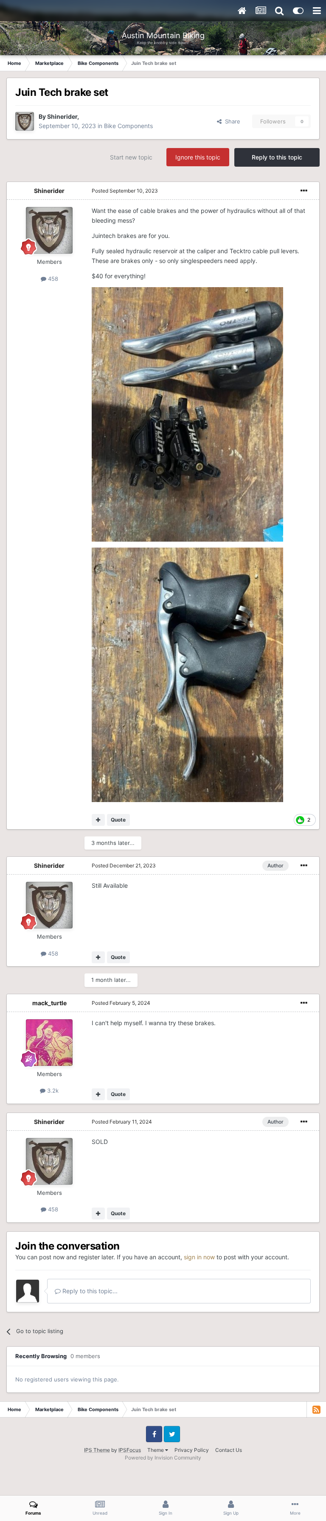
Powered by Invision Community (163, 1457)
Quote (118, 819)
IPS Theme (97, 1450)
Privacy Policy (191, 1450)
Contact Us (228, 1450)
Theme (156, 1450)
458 (52, 278)
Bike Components (128, 125)
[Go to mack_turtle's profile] (49, 1042)
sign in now (199, 1257)
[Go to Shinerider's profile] (24, 121)
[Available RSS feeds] (316, 1409)
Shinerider (62, 116)
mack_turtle (49, 1003)
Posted (125, 190)
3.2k (52, 1090)
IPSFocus (129, 1450)
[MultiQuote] (98, 820)
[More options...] (303, 191)
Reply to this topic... (89, 1291)
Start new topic (131, 157)
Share (231, 121)
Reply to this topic (277, 157)
